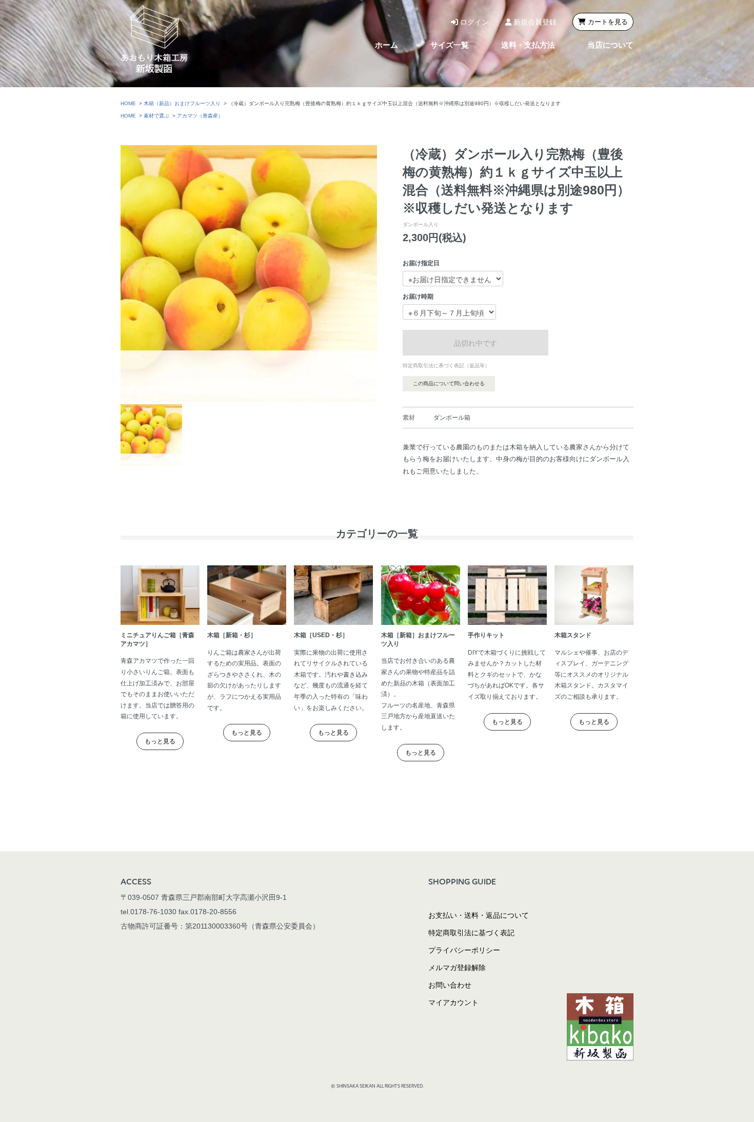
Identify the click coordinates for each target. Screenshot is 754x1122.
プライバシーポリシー (464, 950)
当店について (610, 45)
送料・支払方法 (528, 45)
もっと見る (160, 741)
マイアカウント (453, 1002)
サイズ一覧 (449, 45)
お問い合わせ (449, 985)
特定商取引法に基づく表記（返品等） (446, 365)
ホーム (386, 45)
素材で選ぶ (156, 116)
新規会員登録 (534, 22)
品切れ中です (475, 343)
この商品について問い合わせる (449, 383)
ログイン (473, 22)
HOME (128, 103)
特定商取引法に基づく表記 (471, 933)
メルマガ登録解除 (457, 967)
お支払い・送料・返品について (478, 915)
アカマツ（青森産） (200, 116)
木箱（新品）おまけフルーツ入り (182, 103)
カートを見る (607, 22)
